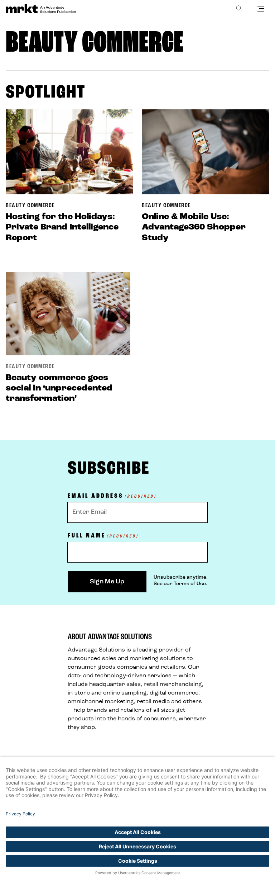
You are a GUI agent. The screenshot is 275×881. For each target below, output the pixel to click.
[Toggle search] (239, 8)
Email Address (112, 496)
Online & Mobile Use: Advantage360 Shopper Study (194, 227)
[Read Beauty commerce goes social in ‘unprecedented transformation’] (68, 313)
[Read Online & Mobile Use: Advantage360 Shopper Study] (205, 151)
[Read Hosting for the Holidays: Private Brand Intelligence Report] (69, 151)
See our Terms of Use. (180, 584)
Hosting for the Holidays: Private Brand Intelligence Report (62, 227)
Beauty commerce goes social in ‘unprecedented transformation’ (59, 388)
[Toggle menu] (260, 8)
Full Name (103, 536)
